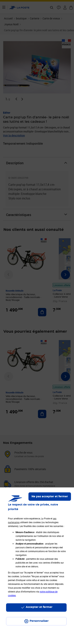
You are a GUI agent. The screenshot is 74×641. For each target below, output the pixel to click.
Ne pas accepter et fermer (49, 496)
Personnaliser (39, 621)
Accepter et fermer (39, 607)
